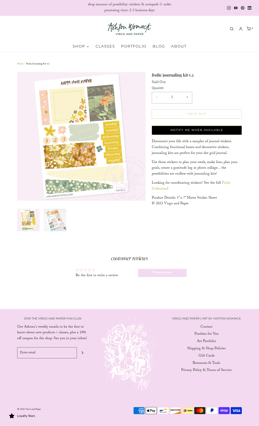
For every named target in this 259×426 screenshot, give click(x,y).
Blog (159, 47)
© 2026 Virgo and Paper (29, 409)
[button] (28, 220)
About (179, 47)
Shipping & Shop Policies (206, 349)
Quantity (158, 88)
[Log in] (240, 29)
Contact (206, 327)
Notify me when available (197, 130)
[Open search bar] (231, 29)
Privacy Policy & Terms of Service (206, 371)
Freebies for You (206, 334)
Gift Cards (206, 356)
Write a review (162, 273)
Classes (105, 47)
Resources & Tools (206, 363)
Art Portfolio (206, 342)
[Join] (82, 352)
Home (20, 64)
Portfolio (133, 47)
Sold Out (197, 114)
